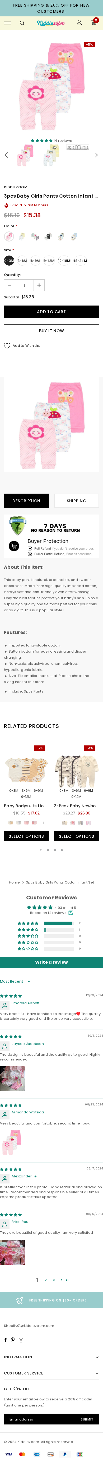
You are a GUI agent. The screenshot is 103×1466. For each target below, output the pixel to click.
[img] (11, 996)
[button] (42, 140)
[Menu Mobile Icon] (7, 23)
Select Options (26, 836)
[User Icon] (79, 23)
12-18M (64, 260)
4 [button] (62, 850)
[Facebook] (5, 1340)
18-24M (80, 260)
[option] (51, 85)
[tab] (31, 726)
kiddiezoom (16, 187)
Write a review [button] (51, 962)
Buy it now (51, 331)
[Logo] (51, 23)
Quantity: (12, 274)
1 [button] (41, 850)
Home (14, 882)
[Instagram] (21, 1340)
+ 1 (42, 822)
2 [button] (48, 850)
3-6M (22, 260)
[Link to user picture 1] (12, 1078)
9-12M (49, 260)
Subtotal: (12, 297)
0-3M (9, 260)
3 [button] (55, 850)
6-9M (35, 260)
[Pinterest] (13, 1340)
